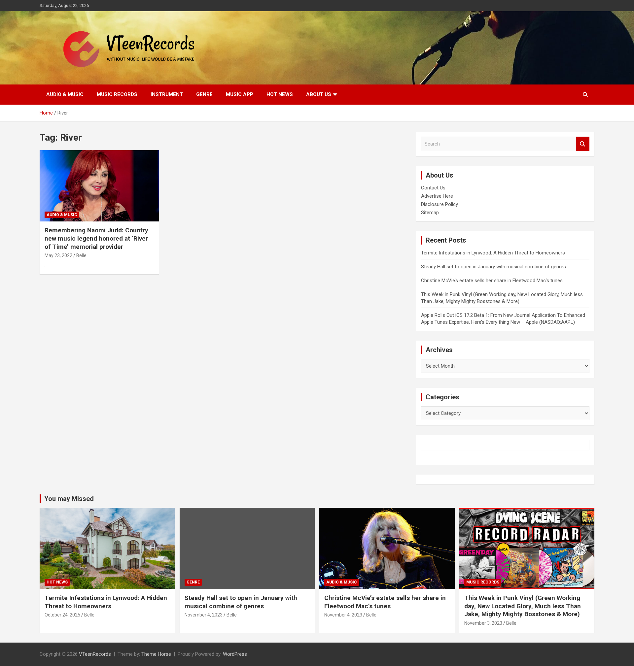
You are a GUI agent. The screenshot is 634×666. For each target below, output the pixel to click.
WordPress (235, 654)
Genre (204, 94)
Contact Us (433, 188)
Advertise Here (437, 196)
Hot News (279, 94)
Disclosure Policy (439, 204)
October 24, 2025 (62, 614)
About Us (318, 94)
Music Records (117, 94)
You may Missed (69, 499)
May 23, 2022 (58, 255)
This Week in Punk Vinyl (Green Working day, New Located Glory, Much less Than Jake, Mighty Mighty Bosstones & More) (522, 606)
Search (582, 144)
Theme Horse (156, 654)
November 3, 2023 (483, 623)
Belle (81, 255)
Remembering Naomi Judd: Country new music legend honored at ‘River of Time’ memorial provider (96, 238)
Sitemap (430, 213)
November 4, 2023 (204, 614)
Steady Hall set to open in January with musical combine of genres (493, 267)
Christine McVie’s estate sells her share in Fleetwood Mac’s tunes (492, 280)
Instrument (167, 94)
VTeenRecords (95, 654)
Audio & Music (65, 94)
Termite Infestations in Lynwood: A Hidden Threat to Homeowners (493, 253)
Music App (239, 94)
